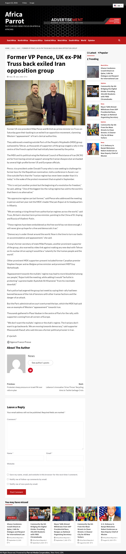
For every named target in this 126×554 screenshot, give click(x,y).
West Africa (62, 40)
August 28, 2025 (84, 543)
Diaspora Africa (36, 40)
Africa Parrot (14, 18)
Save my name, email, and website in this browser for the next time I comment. (44, 474)
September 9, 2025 (38, 543)
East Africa (11, 40)
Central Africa (50, 40)
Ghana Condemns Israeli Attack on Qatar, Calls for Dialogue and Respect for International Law (110, 73)
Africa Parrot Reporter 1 (16, 538)
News (11, 77)
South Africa (74, 40)
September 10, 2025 (15, 540)
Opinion (91, 40)
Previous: (24, 387)
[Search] (119, 40)
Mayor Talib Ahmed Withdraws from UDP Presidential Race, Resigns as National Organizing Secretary (109, 112)
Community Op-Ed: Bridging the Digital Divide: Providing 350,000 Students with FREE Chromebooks (109, 93)
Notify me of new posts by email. (24, 484)
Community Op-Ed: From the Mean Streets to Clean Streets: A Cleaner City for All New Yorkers (109, 131)
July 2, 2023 (19, 77)
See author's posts (40, 362)
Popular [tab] (103, 53)
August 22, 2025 (108, 540)
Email (49, 453)
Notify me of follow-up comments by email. (28, 479)
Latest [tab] (92, 53)
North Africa (23, 40)
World (83, 40)
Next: (64, 387)
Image (32, 3)
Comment (12, 419)
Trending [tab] (93, 59)
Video (24, 3)
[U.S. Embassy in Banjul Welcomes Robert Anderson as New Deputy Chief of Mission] (93, 149)
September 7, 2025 (61, 540)
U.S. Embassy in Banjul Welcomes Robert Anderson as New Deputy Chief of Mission (109, 150)
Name (10, 453)
